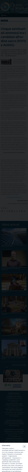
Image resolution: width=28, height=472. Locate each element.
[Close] (24, 446)
